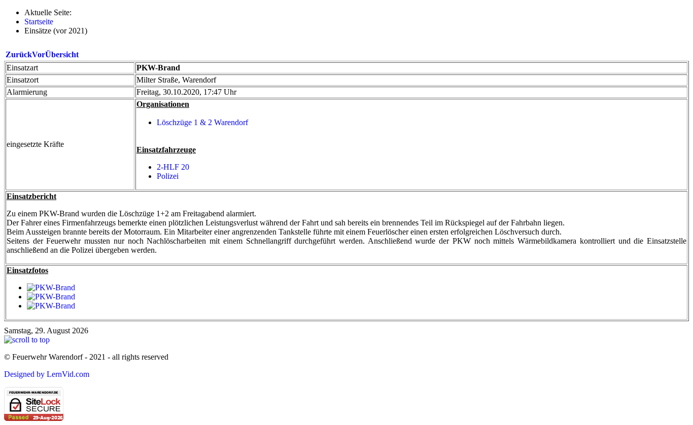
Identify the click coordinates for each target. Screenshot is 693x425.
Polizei (168, 176)
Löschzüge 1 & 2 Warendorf (202, 122)
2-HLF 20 (173, 167)
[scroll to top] (27, 339)
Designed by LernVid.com (46, 374)
